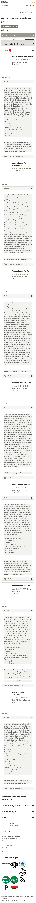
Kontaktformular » (8, 848)
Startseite (4, 897)
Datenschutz (28, 897)
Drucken (4, 898)
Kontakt (12, 897)
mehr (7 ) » (6, 184)
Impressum (19, 897)
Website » (5, 852)
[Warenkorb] (30, 6)
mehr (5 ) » (6, 77)
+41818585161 (9, 846)
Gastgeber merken (10, 26)
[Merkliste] (33, 6)
